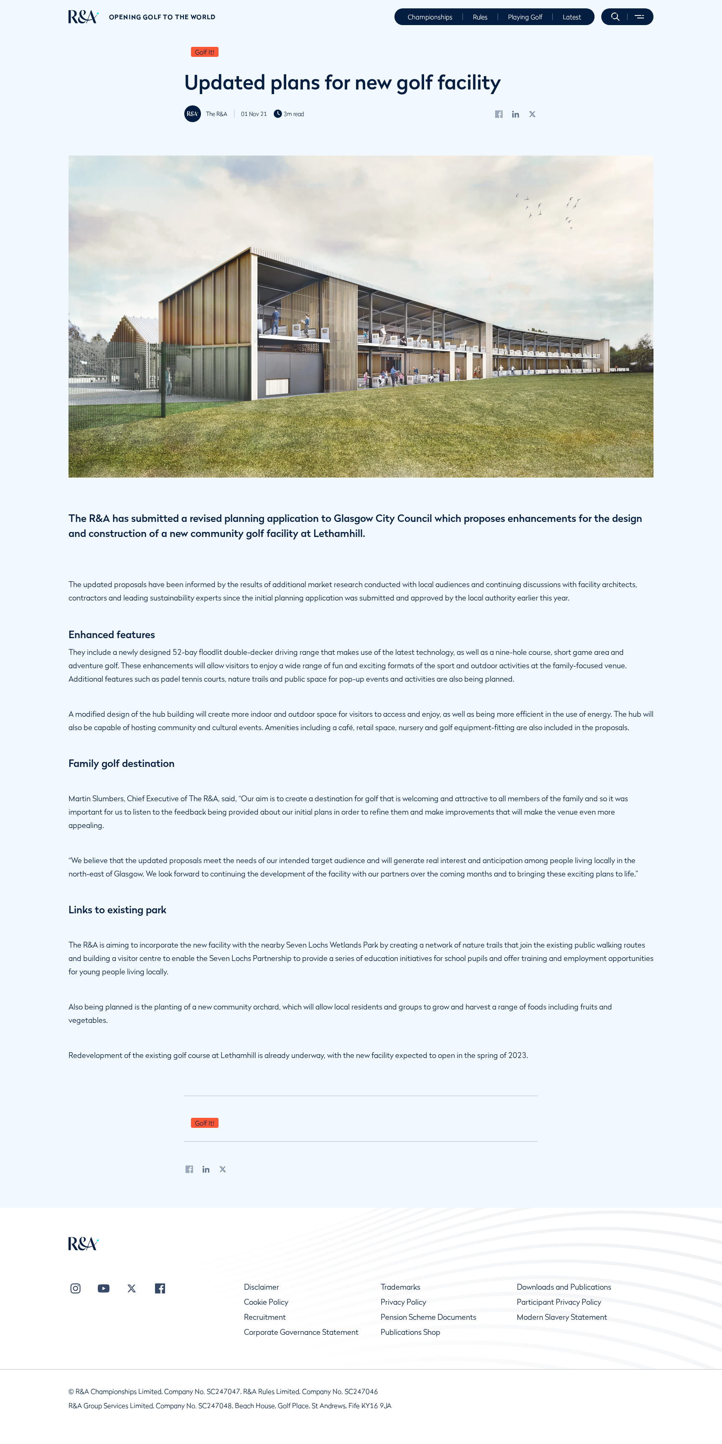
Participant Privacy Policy (559, 1302)
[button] (615, 17)
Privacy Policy (403, 1302)
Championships (430, 16)
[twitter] (532, 113)
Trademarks (400, 1287)
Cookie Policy (266, 1302)
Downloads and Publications (564, 1287)
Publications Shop (410, 1332)
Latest (572, 16)
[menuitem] (84, 16)
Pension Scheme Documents (428, 1317)
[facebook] (499, 113)
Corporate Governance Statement (301, 1332)
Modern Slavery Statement (562, 1317)
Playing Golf (525, 16)
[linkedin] (516, 113)
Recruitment (265, 1317)
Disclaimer (261, 1287)
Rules (480, 16)
